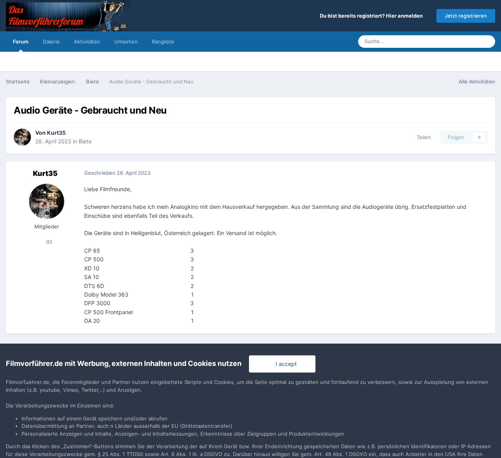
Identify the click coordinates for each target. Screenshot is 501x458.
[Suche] (487, 41)
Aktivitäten (87, 41)
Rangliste (163, 41)
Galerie (51, 41)
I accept (284, 363)
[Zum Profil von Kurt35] (22, 137)
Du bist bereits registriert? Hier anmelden (372, 16)
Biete (85, 141)
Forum (21, 41)
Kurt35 (56, 132)
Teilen (422, 137)
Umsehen (126, 41)
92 (48, 242)
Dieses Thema (452, 41)
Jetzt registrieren (466, 16)
